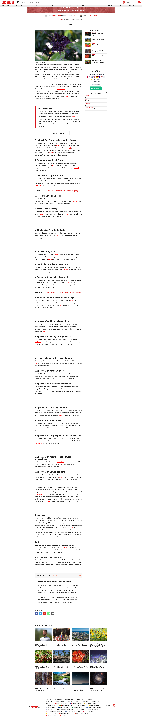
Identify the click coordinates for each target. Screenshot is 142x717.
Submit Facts (95, 701)
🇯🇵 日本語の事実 (80, 709)
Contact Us (91, 699)
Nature (99, 5)
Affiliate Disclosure (60, 701)
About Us (48, 699)
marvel (49, 501)
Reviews (117, 5)
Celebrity (9, 5)
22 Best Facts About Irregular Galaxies (97, 690)
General (58, 5)
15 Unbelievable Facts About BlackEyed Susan (98, 646)
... (139, 5)
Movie (95, 5)
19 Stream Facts (59, 689)
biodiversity (38, 342)
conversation (39, 185)
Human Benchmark (90, 109)
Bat (67, 96)
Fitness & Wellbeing (50, 5)
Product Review (80, 699)
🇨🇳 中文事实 (63, 715)
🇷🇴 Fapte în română (51, 713)
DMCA (70, 701)
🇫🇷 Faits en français (75, 703)
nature (58, 145)
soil (72, 527)
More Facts (49, 703)
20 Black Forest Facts (98, 39)
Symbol (87, 97)
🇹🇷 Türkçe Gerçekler (51, 715)
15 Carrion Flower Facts (98, 56)
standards (62, 592)
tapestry (61, 415)
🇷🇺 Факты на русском (65, 713)
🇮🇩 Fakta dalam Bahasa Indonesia (64, 709)
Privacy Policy (85, 701)
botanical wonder (41, 494)
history (44, 331)
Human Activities (71, 5)
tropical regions (76, 116)
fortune (40, 214)
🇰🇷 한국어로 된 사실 (93, 709)
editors (55, 595)
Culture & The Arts (24, 5)
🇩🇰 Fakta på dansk (80, 705)
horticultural (60, 462)
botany (61, 477)
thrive (59, 235)
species (70, 199)
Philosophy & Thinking (107, 5)
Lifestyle (78, 5)
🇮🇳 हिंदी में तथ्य (49, 709)
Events (43, 5)
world (51, 152)
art (61, 305)
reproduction (39, 443)
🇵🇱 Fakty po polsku (88, 711)
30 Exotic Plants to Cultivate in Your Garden (98, 61)
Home (62, 7)
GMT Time (87, 101)
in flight (54, 165)
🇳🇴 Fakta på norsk (50, 707)
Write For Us (49, 701)
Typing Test (88, 105)
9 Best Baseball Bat (59, 645)
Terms (76, 701)
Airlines (4, 5)
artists (72, 300)
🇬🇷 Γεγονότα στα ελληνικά (93, 707)
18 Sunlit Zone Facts (97, 667)
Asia (70, 148)
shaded (56, 254)
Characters (15, 5)
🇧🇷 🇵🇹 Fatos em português (66, 705)
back (49, 389)
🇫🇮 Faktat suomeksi (63, 707)
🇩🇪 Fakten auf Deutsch (61, 703)
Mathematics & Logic (87, 5)
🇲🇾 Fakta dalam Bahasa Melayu (54, 711)
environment (66, 547)
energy (66, 214)
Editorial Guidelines (77, 19)
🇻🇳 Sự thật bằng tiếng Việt (82, 713)
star (36, 363)
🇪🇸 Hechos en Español (90, 703)
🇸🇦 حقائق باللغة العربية (77, 707)
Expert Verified (65, 19)
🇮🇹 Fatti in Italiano (50, 705)
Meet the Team (69, 699)
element (76, 168)
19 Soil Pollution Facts (61, 667)
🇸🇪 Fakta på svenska (94, 705)
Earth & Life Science (35, 5)
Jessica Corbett (93, 15)
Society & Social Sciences (131, 5)
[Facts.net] (10, 2)
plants (50, 259)
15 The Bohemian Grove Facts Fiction (98, 51)
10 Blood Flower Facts (98, 44)
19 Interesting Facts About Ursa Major (78, 690)
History (63, 5)
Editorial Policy (58, 699)
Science (122, 5)
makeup (66, 269)
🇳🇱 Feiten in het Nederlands (72, 711)
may (68, 282)
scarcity (75, 201)
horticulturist (61, 89)
